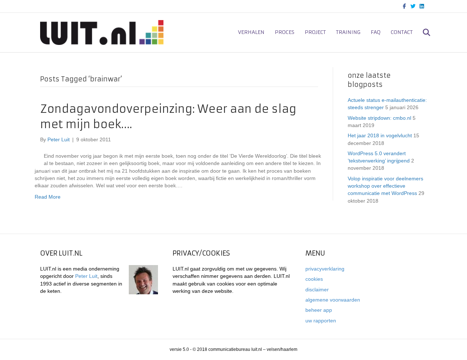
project (315, 32)
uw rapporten (320, 320)
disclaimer (317, 289)
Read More (48, 197)
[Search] (422, 32)
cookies (314, 279)
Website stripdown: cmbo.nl (379, 118)
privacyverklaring (324, 269)
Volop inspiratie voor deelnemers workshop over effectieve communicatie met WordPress (385, 186)
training (348, 32)
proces (284, 32)
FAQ (376, 32)
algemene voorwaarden (332, 300)
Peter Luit (86, 276)
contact (402, 32)
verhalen (251, 32)
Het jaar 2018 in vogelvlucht (380, 135)
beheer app (318, 310)
